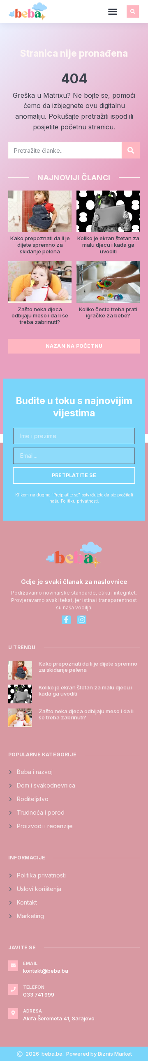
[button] (112, 11)
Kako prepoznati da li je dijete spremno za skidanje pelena (40, 244)
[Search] (131, 150)
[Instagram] (81, 620)
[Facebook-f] (66, 620)
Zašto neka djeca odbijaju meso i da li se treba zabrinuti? (40, 315)
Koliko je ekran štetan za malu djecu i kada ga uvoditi (108, 244)
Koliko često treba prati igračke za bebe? (108, 312)
